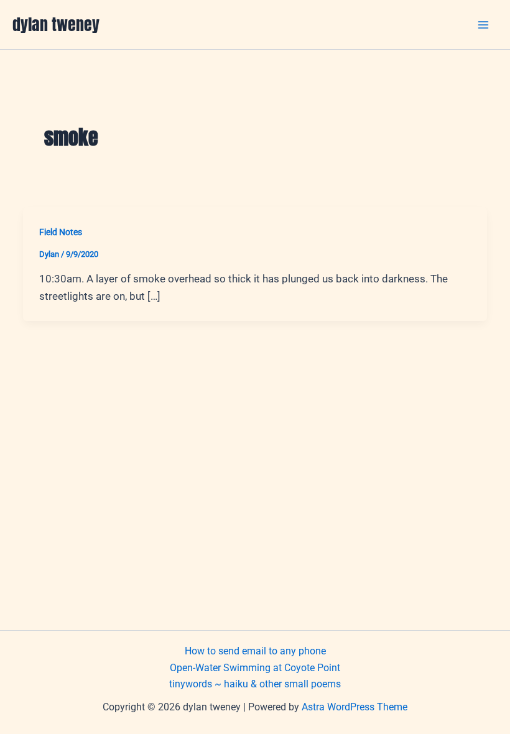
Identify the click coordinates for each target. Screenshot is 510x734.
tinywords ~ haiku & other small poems (255, 684)
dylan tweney (56, 24)
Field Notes (60, 232)
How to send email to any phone (255, 651)
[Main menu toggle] (484, 25)
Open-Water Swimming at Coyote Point (255, 668)
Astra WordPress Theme (354, 707)
